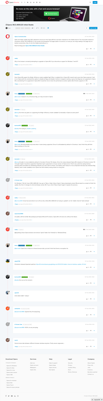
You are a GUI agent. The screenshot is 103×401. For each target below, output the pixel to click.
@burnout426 (22, 197)
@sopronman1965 (25, 308)
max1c (16, 340)
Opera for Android (11, 380)
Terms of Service (72, 372)
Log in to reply (93, 28)
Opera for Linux (11, 370)
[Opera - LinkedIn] (14, 396)
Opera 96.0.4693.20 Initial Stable (34, 45)
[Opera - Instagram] (17, 396)
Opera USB (10, 374)
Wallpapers (33, 367)
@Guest (21, 229)
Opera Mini (9, 382)
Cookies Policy (72, 367)
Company (91, 359)
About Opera (91, 363)
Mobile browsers (10, 377)
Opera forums (52, 367)
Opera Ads (33, 369)
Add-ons (32, 363)
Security (70, 363)
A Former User (18, 180)
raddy (16, 58)
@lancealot (37, 93)
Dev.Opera (52, 369)
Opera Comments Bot (20, 36)
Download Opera (52, 13)
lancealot (17, 74)
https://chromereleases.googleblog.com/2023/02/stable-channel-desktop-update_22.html (61, 264)
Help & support (53, 363)
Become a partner (92, 372)
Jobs (89, 367)
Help (50, 359)
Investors (90, 369)
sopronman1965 (19, 213)
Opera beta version (12, 372)
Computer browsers (11, 362)
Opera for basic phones (13, 387)
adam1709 (17, 261)
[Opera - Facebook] (6, 396)
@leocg (23, 109)
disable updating (31, 128)
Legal (70, 359)
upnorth (17, 292)
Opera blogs (52, 365)
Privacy (70, 365)
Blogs (9, 28)
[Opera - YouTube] (11, 396)
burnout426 (18, 125)
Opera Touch (10, 385)
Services (33, 359)
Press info (90, 365)
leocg (16, 93)
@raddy (32, 125)
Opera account (34, 365)
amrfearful (17, 308)
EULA (69, 369)
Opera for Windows (12, 365)
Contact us (91, 374)
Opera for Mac (10, 368)
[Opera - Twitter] (8, 396)
